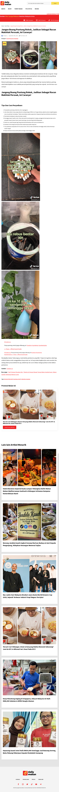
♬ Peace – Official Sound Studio (13, 349)
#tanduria (29, 345)
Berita (3, 9)
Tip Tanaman (15, 38)
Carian (55, 3)
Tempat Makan (18, 9)
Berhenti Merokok (8, 379)
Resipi (10, 9)
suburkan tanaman (25, 379)
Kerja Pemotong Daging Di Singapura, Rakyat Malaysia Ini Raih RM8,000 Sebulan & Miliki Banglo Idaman (26, 700)
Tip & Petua (28, 9)
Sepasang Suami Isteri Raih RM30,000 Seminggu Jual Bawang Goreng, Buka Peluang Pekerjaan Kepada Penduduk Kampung (29, 751)
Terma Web (40, 779)
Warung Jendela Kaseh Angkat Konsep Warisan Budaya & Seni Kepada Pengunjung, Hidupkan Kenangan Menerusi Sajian (29, 544)
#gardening (35, 345)
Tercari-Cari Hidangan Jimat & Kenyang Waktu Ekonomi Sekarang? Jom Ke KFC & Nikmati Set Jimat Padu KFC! (29, 422)
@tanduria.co (7, 342)
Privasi (33, 779)
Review (37, 9)
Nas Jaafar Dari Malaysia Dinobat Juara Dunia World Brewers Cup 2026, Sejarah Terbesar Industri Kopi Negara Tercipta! (27, 596)
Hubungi (18, 779)
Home (2, 26)
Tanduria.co (10, 368)
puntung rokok (17, 379)
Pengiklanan (26, 779)
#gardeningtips (43, 345)
